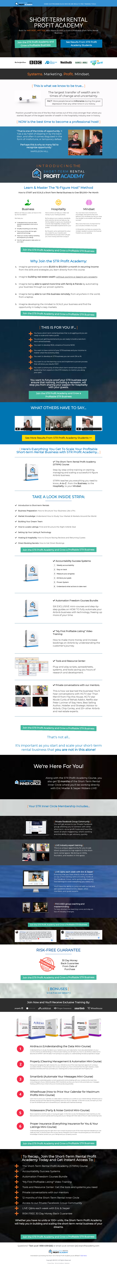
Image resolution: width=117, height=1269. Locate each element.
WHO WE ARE (68, 4)
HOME (46, 4)
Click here (83, 1255)
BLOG (62, 4)
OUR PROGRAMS (54, 4)
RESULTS (77, 4)
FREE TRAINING (85, 4)
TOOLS (93, 4)
